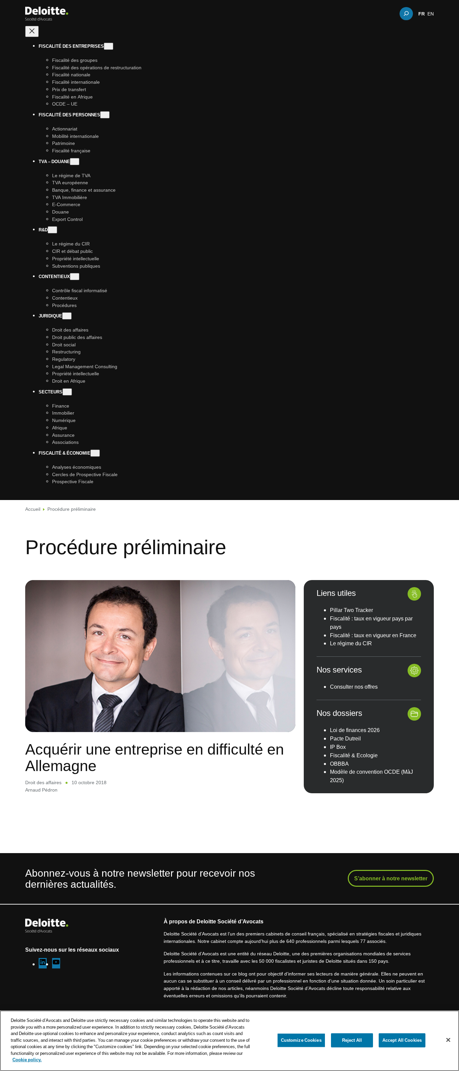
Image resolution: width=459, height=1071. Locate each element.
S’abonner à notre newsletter (390, 878)
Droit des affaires (43, 782)
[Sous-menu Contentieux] (74, 276)
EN (430, 13)
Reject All (352, 1040)
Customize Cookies (301, 1040)
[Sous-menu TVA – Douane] (74, 161)
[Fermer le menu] (32, 31)
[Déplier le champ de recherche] (406, 13)
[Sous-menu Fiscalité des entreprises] (108, 46)
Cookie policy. (27, 1060)
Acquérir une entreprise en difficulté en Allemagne (154, 756)
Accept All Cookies (402, 1040)
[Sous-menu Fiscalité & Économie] (95, 453)
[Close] (448, 1040)
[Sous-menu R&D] (52, 229)
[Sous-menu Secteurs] (67, 391)
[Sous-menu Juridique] (67, 315)
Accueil (32, 509)
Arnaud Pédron (41, 790)
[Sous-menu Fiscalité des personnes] (105, 114)
